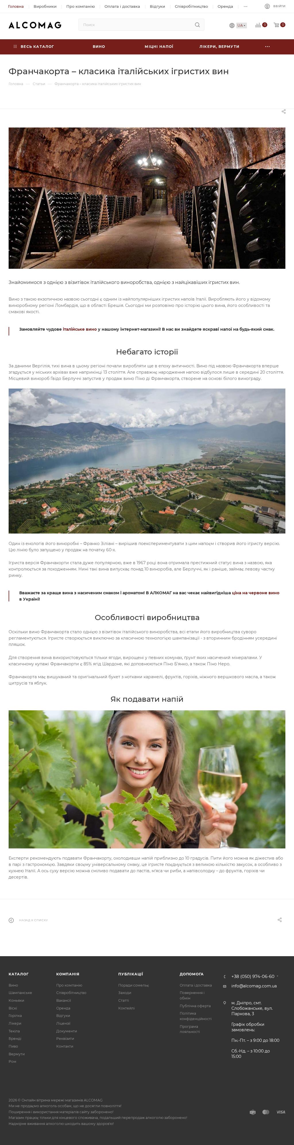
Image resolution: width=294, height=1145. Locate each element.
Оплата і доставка (196, 985)
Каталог (19, 974)
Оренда (63, 1008)
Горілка (15, 1015)
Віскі (13, 1008)
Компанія (67, 974)
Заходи (124, 993)
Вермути (17, 1054)
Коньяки (16, 1000)
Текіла (14, 1031)
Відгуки (63, 1015)
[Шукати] (197, 25)
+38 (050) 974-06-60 (252, 977)
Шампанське (20, 993)
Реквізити (65, 1038)
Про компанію (69, 985)
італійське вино (80, 329)
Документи (66, 1031)
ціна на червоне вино (255, 592)
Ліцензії (63, 1023)
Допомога (192, 974)
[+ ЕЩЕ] (267, 46)
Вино (13, 985)
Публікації (130, 974)
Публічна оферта (195, 1006)
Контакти (64, 1046)
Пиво (13, 1046)
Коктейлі (126, 1008)
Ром (12, 1061)
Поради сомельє (133, 985)
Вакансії (63, 1000)
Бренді (15, 1038)
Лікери (15, 1023)
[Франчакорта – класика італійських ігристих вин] (147, 198)
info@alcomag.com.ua (254, 986)
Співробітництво (71, 993)
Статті (123, 1000)
